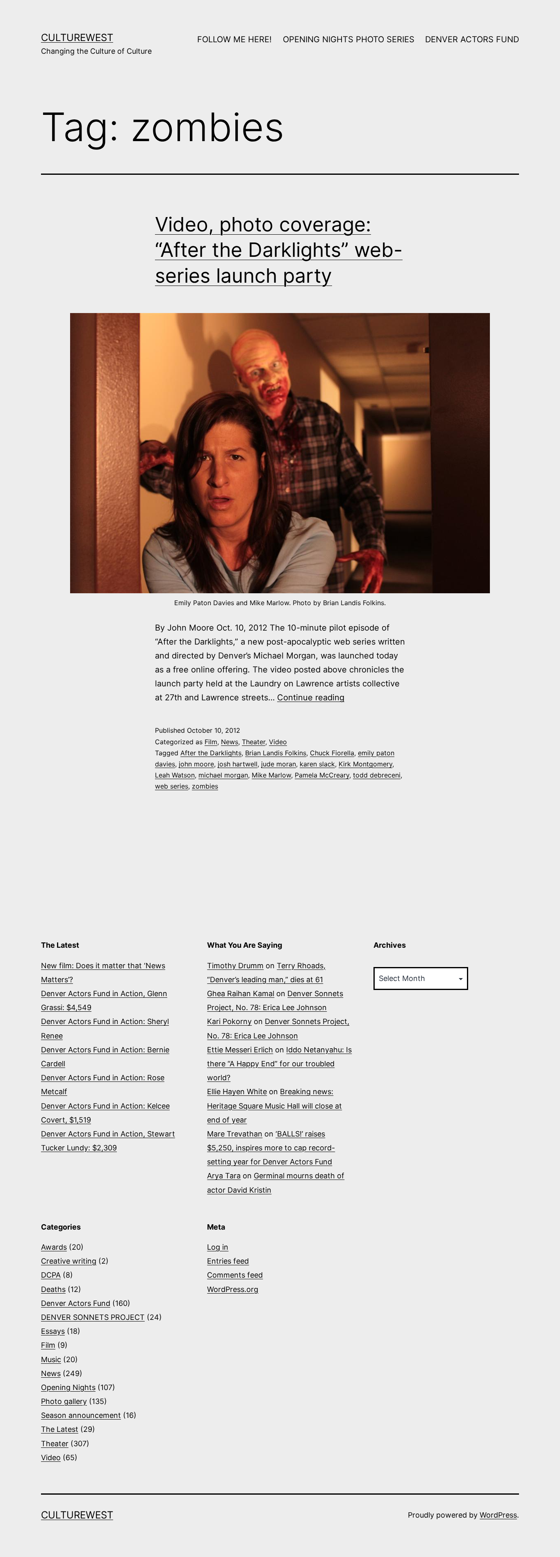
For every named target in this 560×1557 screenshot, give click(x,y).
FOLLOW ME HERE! (234, 39)
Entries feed (228, 1261)
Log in (217, 1247)
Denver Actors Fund (75, 1303)
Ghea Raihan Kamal (240, 993)
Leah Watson (175, 775)
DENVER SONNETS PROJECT (93, 1317)
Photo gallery (64, 1401)
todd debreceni (377, 775)
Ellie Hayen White (237, 1091)
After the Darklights (210, 753)
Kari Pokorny (229, 1021)
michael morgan (223, 775)
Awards (54, 1247)
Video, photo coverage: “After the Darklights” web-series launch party (279, 250)
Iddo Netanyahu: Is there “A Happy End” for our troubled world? (279, 1063)
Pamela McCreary (322, 775)
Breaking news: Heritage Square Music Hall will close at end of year (274, 1105)
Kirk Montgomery (365, 764)
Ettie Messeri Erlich (240, 1049)
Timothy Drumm (235, 965)
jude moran (278, 764)
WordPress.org (232, 1289)
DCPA (51, 1275)
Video (278, 742)
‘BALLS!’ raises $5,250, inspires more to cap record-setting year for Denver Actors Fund (271, 1147)
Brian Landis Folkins (275, 753)
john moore (196, 764)
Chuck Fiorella (332, 753)
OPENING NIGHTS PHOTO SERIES (348, 39)
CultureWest (77, 37)
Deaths (53, 1289)
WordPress (498, 1515)
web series (171, 786)
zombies (205, 786)
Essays (53, 1331)
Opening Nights (68, 1387)
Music (51, 1359)
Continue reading (310, 697)
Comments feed (235, 1275)
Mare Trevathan (234, 1133)
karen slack (317, 764)
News (229, 742)
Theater (253, 742)
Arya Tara (224, 1175)
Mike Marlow (271, 775)
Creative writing (68, 1261)
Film (211, 742)
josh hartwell (237, 764)
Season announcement (81, 1415)
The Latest (59, 1429)
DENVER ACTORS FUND (472, 39)
